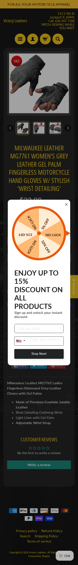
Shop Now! (39, 354)
